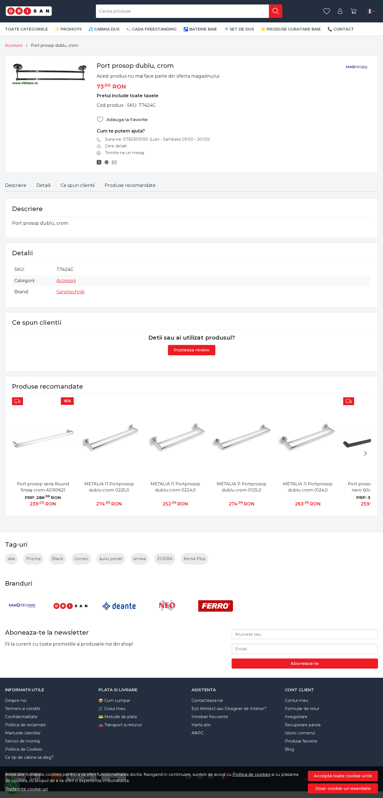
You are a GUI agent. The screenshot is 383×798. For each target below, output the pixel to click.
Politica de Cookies (23, 749)
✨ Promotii (68, 29)
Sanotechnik (70, 291)
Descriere (15, 185)
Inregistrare (296, 716)
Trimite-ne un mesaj (124, 152)
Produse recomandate (130, 185)
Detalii (43, 185)
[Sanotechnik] (22, 616)
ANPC (198, 733)
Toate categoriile (26, 29)
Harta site (201, 724)
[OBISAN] (70, 616)
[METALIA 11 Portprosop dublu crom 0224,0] (175, 438)
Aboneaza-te (304, 663)
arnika (139, 558)
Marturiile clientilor (23, 733)
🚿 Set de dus (239, 29)
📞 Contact (340, 29)
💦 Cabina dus (103, 29)
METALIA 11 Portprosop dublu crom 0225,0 (109, 487)
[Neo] (167, 616)
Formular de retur (302, 708)
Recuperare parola (302, 724)
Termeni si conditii (22, 708)
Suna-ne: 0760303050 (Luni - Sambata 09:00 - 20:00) (157, 139)
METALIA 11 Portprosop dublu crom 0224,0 (175, 487)
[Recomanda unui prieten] (115, 162)
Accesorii (13, 45)
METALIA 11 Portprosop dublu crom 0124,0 (308, 487)
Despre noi (15, 700)
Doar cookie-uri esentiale (343, 788)
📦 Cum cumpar (114, 700)
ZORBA (164, 558)
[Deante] (119, 616)
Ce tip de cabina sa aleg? (29, 757)
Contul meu (296, 700)
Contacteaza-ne (207, 700)
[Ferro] (215, 616)
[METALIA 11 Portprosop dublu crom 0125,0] (241, 438)
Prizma (33, 558)
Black (57, 558)
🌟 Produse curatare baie (291, 29)
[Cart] (353, 11)
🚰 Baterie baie (200, 29)
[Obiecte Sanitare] (29, 11)
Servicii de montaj (22, 741)
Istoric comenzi (300, 733)
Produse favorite (301, 741)
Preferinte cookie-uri (26, 789)
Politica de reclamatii (25, 724)
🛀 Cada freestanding (151, 29)
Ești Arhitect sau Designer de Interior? (229, 708)
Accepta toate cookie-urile (343, 775)
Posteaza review (191, 349)
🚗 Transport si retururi (120, 724)
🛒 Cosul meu (111, 708)
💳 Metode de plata (117, 716)
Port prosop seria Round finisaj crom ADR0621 (43, 487)
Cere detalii (116, 146)
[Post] (100, 162)
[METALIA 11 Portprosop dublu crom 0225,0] (109, 438)
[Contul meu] (340, 11)
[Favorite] (326, 11)
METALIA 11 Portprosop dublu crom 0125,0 (241, 487)
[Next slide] (365, 453)
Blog (289, 749)
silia (11, 558)
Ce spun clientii (77, 185)
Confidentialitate (21, 716)
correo (81, 558)
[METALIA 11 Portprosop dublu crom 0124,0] (308, 438)
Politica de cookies (251, 774)
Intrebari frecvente (210, 716)
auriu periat (110, 558)
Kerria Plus (194, 558)
